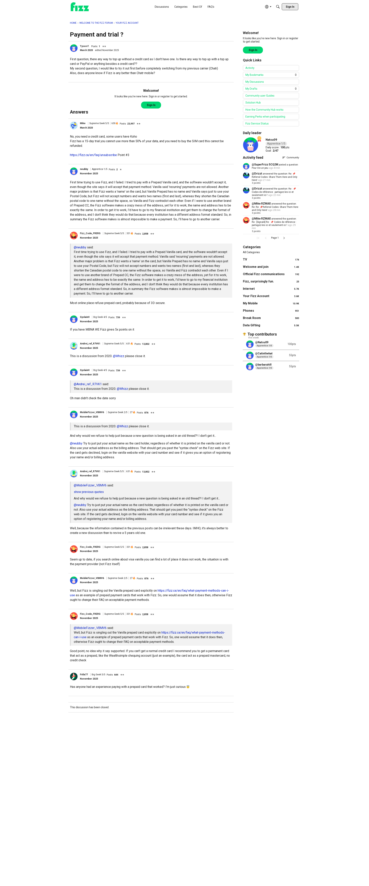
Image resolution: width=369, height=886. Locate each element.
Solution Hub (253, 102)
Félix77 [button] (84, 674)
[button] (74, 48)
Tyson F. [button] (84, 46)
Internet (271, 289)
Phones (271, 310)
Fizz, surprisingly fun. (271, 281)
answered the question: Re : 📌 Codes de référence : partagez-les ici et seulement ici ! (274, 191)
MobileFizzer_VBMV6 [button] (92, 412)
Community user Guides (259, 95)
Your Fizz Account (271, 296)
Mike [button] (83, 123)
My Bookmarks (271, 74)
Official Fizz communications (271, 274)
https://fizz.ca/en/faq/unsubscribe (93, 155)
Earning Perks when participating (265, 116)
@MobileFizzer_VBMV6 (90, 485)
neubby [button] (84, 169)
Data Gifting (271, 325)
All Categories (251, 252)
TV (271, 259)
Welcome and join (271, 267)
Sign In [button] (151, 105)
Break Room (271, 318)
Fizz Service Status (257, 123)
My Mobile (271, 303)
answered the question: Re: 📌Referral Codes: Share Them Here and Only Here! (274, 176)
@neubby (80, 247)
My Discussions (254, 81)
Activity (249, 67)
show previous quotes (89, 492)
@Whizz (118, 356)
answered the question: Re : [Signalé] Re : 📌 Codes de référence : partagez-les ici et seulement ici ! (274, 221)
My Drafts (271, 88)
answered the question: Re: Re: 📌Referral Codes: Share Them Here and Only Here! (275, 206)
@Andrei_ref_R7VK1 (88, 384)
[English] (80, 6)
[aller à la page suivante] (284, 238)
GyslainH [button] (85, 317)
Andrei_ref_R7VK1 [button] (90, 343)
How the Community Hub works (264, 109)
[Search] (277, 6)
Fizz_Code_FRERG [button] (90, 233)
